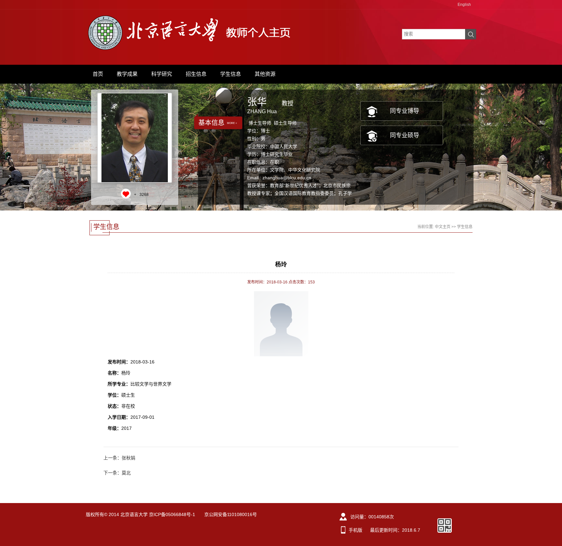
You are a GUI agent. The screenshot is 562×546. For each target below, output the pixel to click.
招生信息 (196, 74)
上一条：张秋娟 (119, 457)
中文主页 (442, 227)
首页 (98, 74)
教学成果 (127, 74)
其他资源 (265, 74)
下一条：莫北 (117, 472)
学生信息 (230, 74)
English (464, 4)
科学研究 (161, 74)
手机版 (355, 530)
